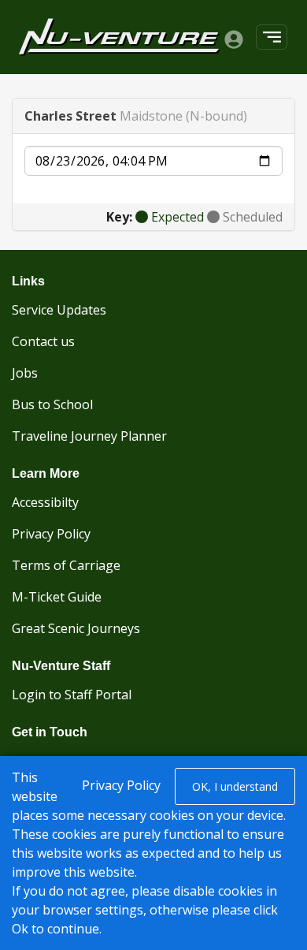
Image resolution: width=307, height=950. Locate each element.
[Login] (233, 39)
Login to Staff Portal (71, 694)
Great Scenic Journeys (76, 628)
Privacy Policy (51, 533)
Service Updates (59, 310)
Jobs (25, 373)
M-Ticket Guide (57, 596)
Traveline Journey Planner (89, 436)
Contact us (43, 341)
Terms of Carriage (66, 565)
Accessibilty (45, 502)
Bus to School (52, 404)
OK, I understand (235, 786)
